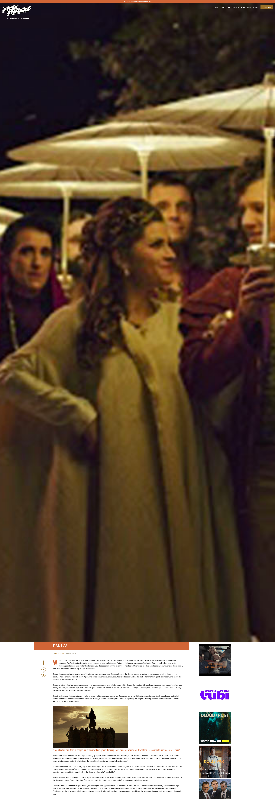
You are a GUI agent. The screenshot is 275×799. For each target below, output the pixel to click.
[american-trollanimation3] (215, 678)
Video (249, 7)
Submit (255, 7)
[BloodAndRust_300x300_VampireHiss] (215, 712)
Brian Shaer (59, 653)
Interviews (226, 7)
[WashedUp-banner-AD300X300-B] (215, 644)
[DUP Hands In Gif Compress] (215, 746)
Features (235, 7)
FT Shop (267, 7)
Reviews (216, 7)
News (243, 7)
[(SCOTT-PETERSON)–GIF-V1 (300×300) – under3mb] (215, 780)
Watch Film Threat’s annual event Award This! (137, 1)
